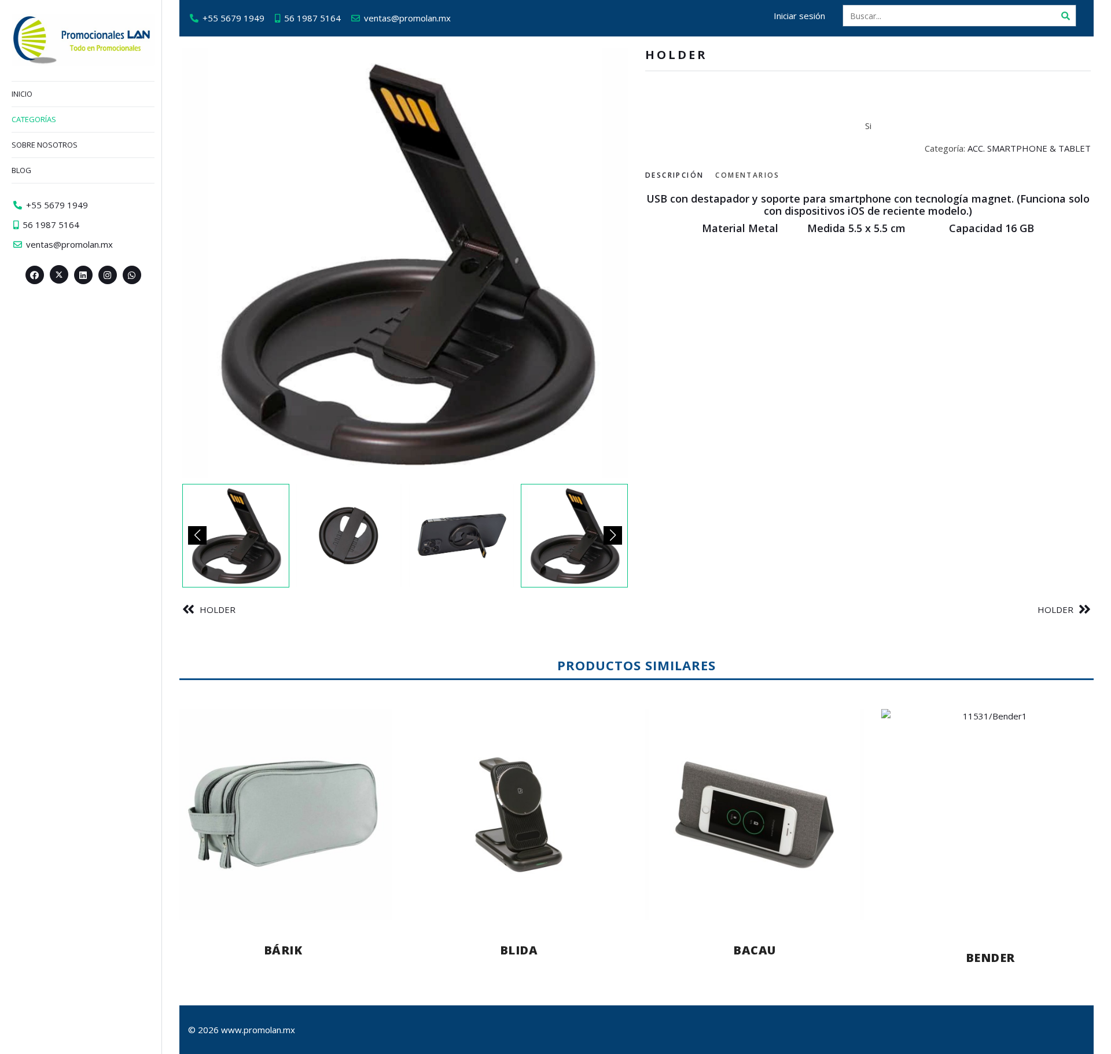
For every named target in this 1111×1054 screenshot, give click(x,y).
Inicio (22, 94)
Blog (21, 170)
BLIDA (519, 950)
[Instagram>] (107, 275)
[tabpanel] (868, 214)
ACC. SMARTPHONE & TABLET (1029, 148)
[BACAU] (754, 814)
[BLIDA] (519, 814)
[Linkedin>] (83, 275)
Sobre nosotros (45, 144)
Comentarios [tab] (747, 175)
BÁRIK (283, 950)
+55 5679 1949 (233, 18)
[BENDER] (990, 818)
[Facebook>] (34, 275)
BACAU (754, 950)
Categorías (34, 119)
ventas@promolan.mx (407, 18)
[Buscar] (1065, 15)
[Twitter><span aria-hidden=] (59, 274)
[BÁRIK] (283, 814)
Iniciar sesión (799, 15)
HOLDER (218, 609)
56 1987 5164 (312, 18)
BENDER (990, 957)
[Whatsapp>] (132, 275)
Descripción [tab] (674, 175)
